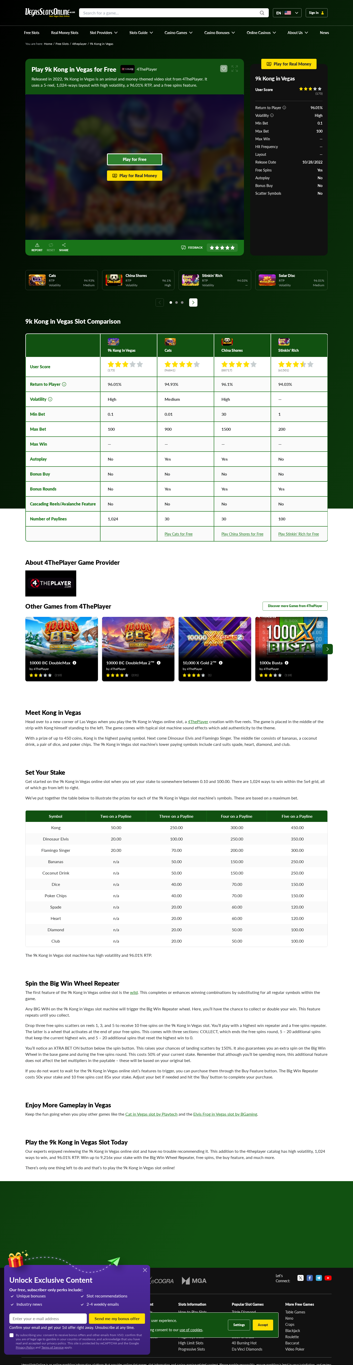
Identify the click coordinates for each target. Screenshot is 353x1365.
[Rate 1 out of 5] (212, 248)
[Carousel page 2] (176, 302)
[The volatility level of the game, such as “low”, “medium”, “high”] (272, 115)
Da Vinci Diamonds (247, 1349)
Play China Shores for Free (242, 533)
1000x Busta (270, 663)
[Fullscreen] (235, 69)
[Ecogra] (158, 1280)
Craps (289, 1324)
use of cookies (191, 1329)
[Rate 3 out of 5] (222, 248)
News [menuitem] (324, 32)
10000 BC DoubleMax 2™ (130, 663)
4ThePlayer (198, 721)
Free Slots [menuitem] (31, 32)
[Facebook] (309, 1278)
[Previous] (160, 302)
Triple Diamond (244, 1311)
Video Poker (294, 1349)
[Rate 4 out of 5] (227, 248)
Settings (239, 1325)
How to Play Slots (192, 1311)
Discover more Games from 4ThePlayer (295, 606)
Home (48, 44)
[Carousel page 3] (182, 302)
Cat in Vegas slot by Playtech (151, 1114)
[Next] (193, 302)
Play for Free (135, 159)
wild (134, 992)
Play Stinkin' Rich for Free (298, 533)
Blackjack (292, 1330)
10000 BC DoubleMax (49, 663)
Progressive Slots (191, 1349)
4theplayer (79, 44)
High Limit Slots (190, 1342)
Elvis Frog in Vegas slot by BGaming (225, 1114)
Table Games (295, 1311)
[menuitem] (104, 32)
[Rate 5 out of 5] (233, 248)
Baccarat (292, 1342)
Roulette (292, 1336)
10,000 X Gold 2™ (200, 663)
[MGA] (194, 1281)
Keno (289, 1318)
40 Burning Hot (244, 1342)
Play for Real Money (138, 175)
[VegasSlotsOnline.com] (50, 12)
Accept (263, 1325)
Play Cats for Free (179, 533)
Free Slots (62, 44)
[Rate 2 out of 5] (217, 248)
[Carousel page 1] (171, 302)
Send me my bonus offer (117, 1318)
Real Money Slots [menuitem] (64, 32)
